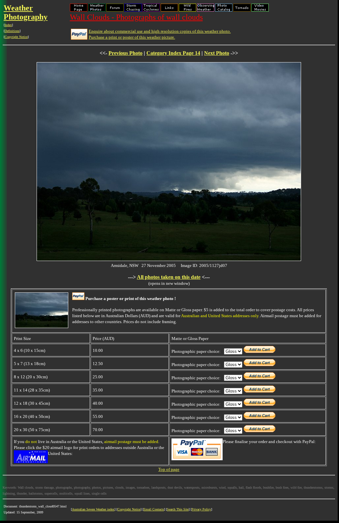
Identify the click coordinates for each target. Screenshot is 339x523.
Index (8, 25)
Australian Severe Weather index (93, 509)
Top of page (168, 469)
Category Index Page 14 (173, 53)
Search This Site (178, 509)
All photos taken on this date (168, 277)
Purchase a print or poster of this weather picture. (132, 37)
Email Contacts (153, 509)
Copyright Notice (16, 37)
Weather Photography (25, 12)
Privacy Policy (201, 509)
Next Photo (216, 53)
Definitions (12, 31)
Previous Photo (125, 53)
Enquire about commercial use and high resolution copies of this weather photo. (160, 31)
